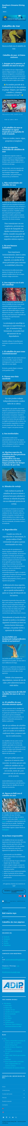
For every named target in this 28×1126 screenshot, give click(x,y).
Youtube (6, 943)
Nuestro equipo (7, 1101)
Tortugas (8, 1020)
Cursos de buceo (7, 1094)
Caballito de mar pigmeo (12, 1012)
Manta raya (8, 1007)
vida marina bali (6, 902)
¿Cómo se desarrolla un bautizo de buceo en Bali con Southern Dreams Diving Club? (15, 1043)
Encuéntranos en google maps (11, 972)
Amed (4, 821)
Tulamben (21, 819)
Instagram (7, 939)
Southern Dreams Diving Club (9, 1121)
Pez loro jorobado (10, 1014)
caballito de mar (21, 901)
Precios (4, 1097)
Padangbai (5, 829)
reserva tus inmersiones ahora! (14, 891)
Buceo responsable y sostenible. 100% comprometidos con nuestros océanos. (14, 1063)
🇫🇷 (24, 896)
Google (6, 941)
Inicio (3, 1086)
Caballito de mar (10, 1009)
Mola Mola (8, 1005)
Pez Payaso (8, 1018)
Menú (4, 11)
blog (5, 1038)
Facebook (6, 937)
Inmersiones (6, 1090)
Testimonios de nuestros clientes (15, 1068)
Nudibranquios (9, 1022)
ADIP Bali (8, 1059)
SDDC (5, 901)
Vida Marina (13, 901)
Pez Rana (8, 1016)
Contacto (5, 1105)
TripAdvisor (7, 945)
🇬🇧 (20, 896)
